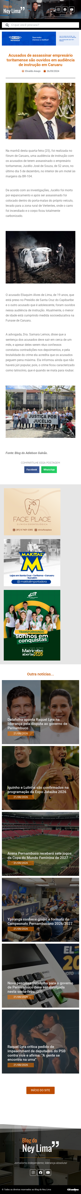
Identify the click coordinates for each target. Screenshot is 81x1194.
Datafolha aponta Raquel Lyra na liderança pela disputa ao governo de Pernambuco (37, 723)
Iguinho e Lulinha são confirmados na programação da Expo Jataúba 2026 (38, 789)
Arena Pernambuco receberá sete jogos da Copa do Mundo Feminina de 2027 (40, 855)
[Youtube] (71, 9)
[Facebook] (65, 9)
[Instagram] (58, 9)
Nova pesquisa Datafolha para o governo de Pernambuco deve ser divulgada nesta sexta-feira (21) (40, 987)
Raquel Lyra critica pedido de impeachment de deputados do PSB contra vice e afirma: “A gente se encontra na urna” (37, 1053)
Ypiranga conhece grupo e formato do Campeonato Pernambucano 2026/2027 (40, 921)
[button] (31, 469)
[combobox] (40, 25)
